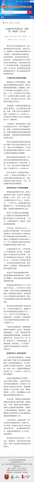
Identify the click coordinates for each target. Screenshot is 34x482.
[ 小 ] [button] (24, 39)
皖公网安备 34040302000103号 (18, 470)
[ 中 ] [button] (22, 39)
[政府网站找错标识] (26, 476)
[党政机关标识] (6, 476)
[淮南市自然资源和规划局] (17, 6)
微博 (32, 1)
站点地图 (24, 472)
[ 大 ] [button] (19, 39)
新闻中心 (11, 23)
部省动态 (17, 23)
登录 (17, 1)
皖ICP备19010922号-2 (17, 462)
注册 (21, 1)
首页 (2, 17)
